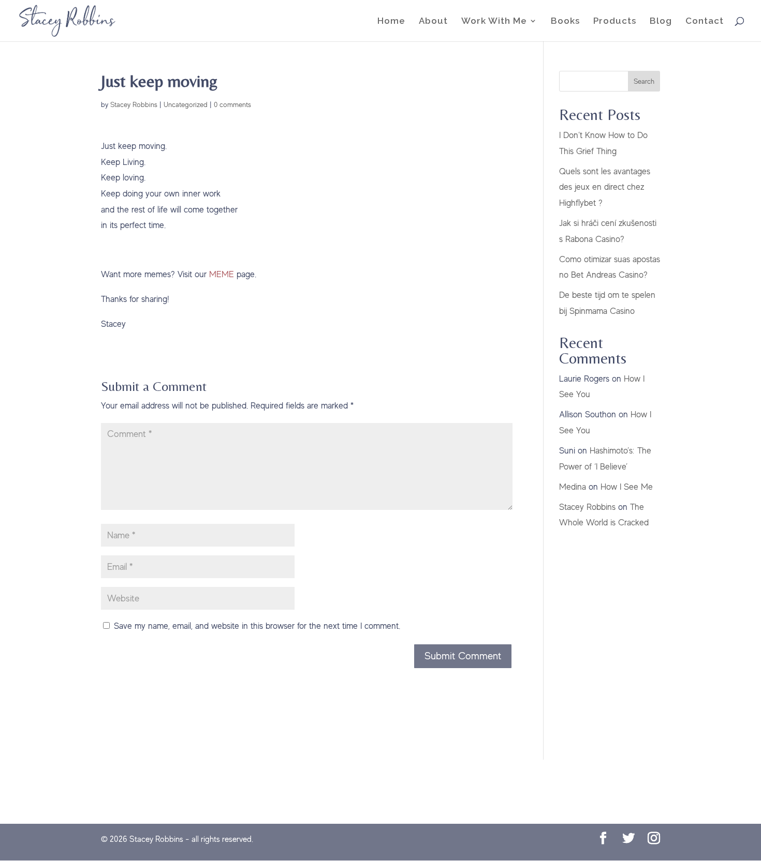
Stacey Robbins (133, 104)
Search (644, 81)
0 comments (232, 104)
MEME (221, 274)
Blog (661, 21)
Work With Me (494, 21)
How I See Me (627, 487)
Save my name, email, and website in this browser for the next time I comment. (257, 626)
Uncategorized (186, 104)
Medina (572, 487)
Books (565, 21)
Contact (704, 21)
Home (391, 21)
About (433, 21)
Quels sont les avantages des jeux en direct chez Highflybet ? (604, 187)
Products (614, 21)
